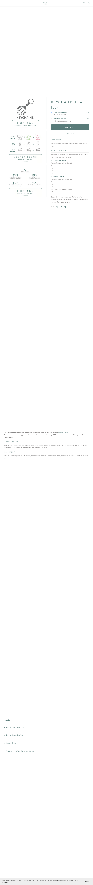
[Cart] (89, 3)
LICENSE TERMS (63, 432)
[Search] (84, 3)
